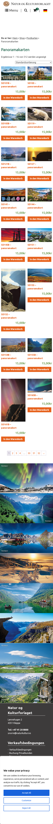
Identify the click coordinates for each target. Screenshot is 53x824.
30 (29, 453)
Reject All (26, 808)
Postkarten (32, 38)
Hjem (15, 38)
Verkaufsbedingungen (20, 749)
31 (34, 453)
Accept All (26, 793)
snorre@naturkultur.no (19, 733)
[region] (26, 790)
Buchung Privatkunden (20, 753)
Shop (22, 38)
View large (24, 482)
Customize (26, 800)
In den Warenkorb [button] (13, 97)
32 (39, 453)
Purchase (24, 488)
